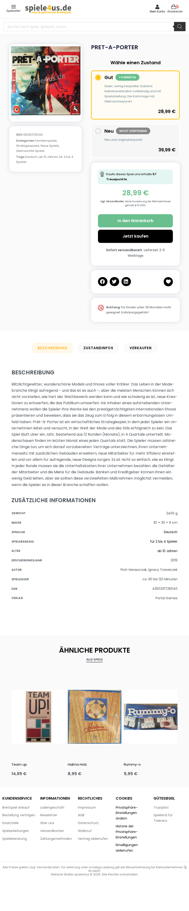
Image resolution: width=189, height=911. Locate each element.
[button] (102, 281)
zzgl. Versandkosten (112, 201)
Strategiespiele (27, 146)
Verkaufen (141, 347)
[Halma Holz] (94, 717)
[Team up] (38, 717)
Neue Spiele (50, 146)
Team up (19, 764)
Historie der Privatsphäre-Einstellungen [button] (127, 832)
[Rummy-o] (150, 717)
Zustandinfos (98, 347)
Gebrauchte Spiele (30, 151)
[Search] (180, 26)
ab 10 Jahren (48, 157)
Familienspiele (46, 140)
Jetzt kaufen (135, 236)
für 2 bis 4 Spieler (163, 541)
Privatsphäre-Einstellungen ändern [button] (127, 813)
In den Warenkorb (136, 220)
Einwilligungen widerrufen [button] (127, 848)
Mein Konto (157, 11)
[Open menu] (13, 7)
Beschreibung (52, 347)
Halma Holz (77, 764)
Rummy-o (132, 764)
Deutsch (31, 157)
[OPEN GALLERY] (45, 80)
